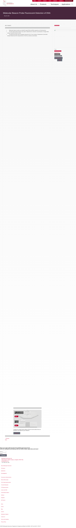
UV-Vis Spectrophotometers (6, 482)
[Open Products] (47, 4)
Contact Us (3, 516)
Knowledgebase (4, 473)
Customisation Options (5, 492)
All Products (3, 500)
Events (39, 0)
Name (1, 451)
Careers (55, 0)
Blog (50, 0)
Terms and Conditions (5, 519)
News (34, 0)
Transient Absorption (4, 484)
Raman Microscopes (4, 479)
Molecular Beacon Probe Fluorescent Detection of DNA (34, 399)
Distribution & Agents (4, 514)
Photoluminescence (58, 55)
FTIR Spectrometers (4, 487)
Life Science (56, 52)
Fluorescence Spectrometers (6, 477)
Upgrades (3, 497)
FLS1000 (19, 412)
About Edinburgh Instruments (6, 465)
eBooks (45, 0)
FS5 (17, 421)
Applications (3, 470)
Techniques (3, 468)
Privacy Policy (3, 521)
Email (1, 453)
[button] (72, 4)
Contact (61, 0)
